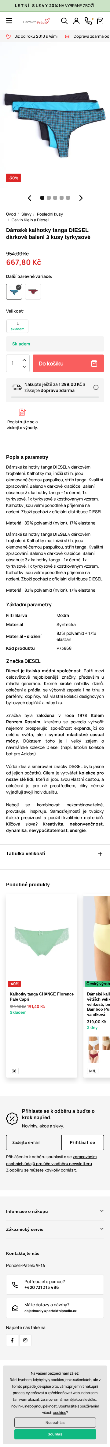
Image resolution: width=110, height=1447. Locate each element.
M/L (92, 1071)
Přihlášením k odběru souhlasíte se (51, 1160)
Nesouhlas (55, 1422)
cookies (59, 1412)
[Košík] (100, 21)
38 (14, 1071)
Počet (12, 363)
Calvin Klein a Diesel (30, 220)
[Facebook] (12, 1340)
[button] (9, 21)
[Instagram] (25, 1340)
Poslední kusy (50, 214)
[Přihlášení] (76, 21)
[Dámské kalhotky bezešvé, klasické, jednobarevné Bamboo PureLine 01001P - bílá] (94, 1043)
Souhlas (55, 1434)
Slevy (26, 214)
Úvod (11, 214)
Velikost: (15, 311)
